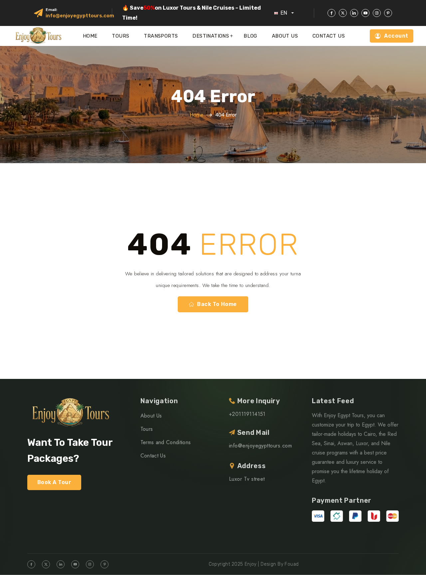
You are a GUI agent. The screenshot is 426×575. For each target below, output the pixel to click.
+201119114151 (247, 414)
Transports (161, 36)
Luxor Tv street (247, 479)
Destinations (210, 36)
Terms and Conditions (165, 442)
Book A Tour (54, 482)
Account (396, 36)
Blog (250, 36)
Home (90, 36)
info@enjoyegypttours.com (80, 16)
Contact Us (329, 36)
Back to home (217, 304)
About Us (285, 36)
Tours (120, 36)
